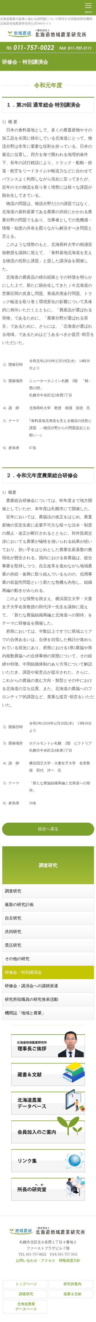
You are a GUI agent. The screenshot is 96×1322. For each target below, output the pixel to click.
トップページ (26, 1284)
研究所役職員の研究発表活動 (31, 999)
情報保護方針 (69, 1260)
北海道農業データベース (26, 1306)
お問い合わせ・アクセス (35, 1260)
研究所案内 (72, 1284)
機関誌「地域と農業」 (25, 1013)
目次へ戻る (48, 829)
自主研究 (13, 918)
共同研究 (13, 931)
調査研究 (13, 891)
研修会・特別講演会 (23, 972)
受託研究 (13, 945)
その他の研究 (17, 959)
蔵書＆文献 (72, 1294)
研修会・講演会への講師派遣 (31, 986)
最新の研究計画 (19, 904)
